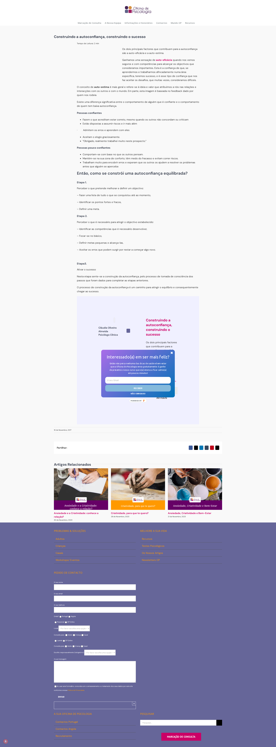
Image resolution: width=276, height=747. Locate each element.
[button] (138, 357)
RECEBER (138, 388)
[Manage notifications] (5, 741)
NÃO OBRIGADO (138, 393)
